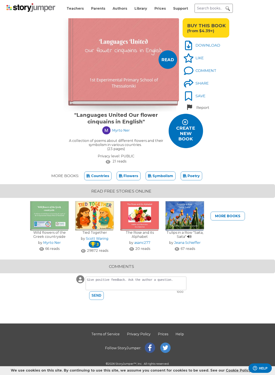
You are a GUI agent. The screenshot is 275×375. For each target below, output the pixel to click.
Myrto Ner (52, 243)
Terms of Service (105, 334)
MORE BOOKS (227, 216)
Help (180, 334)
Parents (98, 8)
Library (140, 8)
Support (180, 8)
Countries (99, 176)
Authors (120, 8)
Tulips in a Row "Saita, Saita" (185, 235)
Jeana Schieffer (187, 243)
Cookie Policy (238, 370)
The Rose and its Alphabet (140, 235)
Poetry (193, 176)
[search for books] (227, 8)
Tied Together (94, 233)
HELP (263, 368)
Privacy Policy (139, 334)
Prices (160, 8)
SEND (96, 295)
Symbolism (162, 176)
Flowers (130, 176)
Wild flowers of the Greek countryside (49, 235)
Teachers (75, 8)
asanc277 (142, 243)
